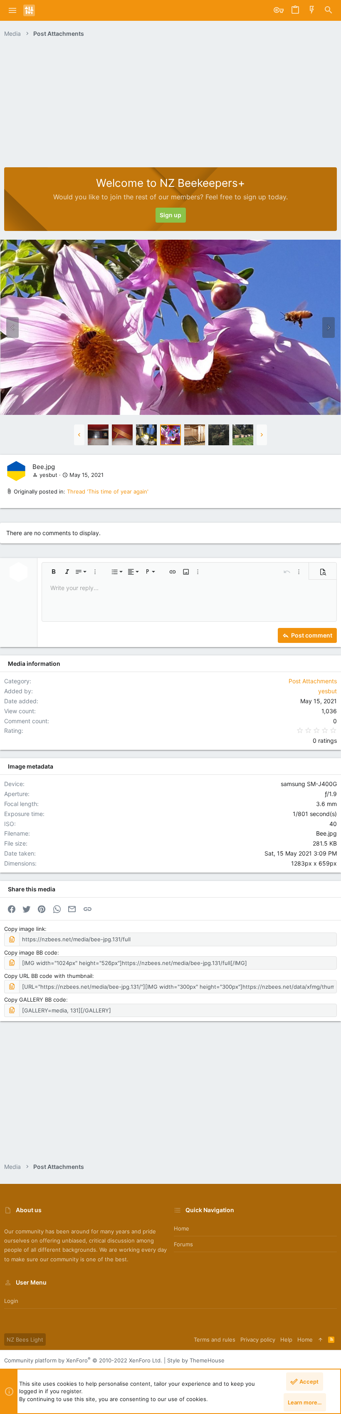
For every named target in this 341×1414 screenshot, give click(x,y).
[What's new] (312, 10)
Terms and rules (214, 1339)
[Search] (328, 10)
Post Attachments (313, 681)
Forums (183, 1244)
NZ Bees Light (25, 1339)
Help (286, 1339)
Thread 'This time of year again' (107, 491)
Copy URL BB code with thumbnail (48, 975)
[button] (12, 10)
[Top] (320, 1339)
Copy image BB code (30, 952)
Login (11, 1300)
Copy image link (24, 928)
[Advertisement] (170, 105)
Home (181, 1228)
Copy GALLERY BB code (35, 999)
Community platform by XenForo (83, 1360)
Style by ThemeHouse (196, 1360)
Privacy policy (257, 1339)
